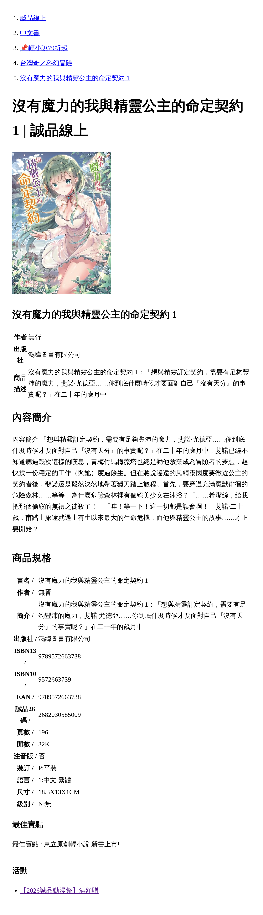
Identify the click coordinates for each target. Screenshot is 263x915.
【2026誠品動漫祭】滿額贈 (59, 890)
